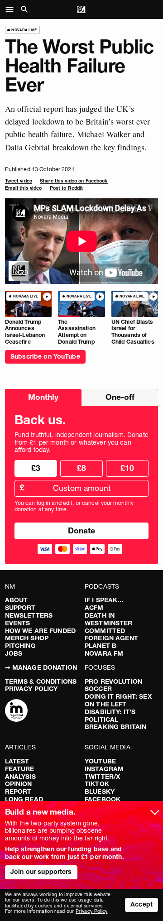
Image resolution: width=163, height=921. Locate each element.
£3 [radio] (35, 468)
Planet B (100, 646)
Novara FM (104, 653)
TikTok (97, 784)
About (16, 600)
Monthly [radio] (43, 397)
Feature (19, 769)
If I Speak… (104, 600)
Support (20, 608)
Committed (105, 631)
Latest (17, 761)
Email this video (23, 188)
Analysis (20, 776)
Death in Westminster (109, 619)
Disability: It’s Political (110, 716)
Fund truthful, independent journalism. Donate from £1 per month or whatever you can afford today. (81, 442)
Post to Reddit (66, 188)
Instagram (104, 769)
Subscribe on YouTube (45, 356)
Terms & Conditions (41, 681)
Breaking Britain (115, 727)
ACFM (94, 608)
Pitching (20, 646)
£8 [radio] (81, 468)
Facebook (102, 799)
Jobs (14, 653)
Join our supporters (41, 872)
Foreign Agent (111, 638)
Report (18, 791)
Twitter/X (102, 776)
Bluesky (100, 791)
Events (17, 623)
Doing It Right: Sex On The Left (118, 700)
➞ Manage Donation (41, 667)
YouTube (100, 761)
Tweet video (18, 181)
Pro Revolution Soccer (113, 685)
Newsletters (29, 615)
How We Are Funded (40, 631)
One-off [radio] (119, 397)
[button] (12, 9)
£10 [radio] (127, 468)
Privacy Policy (31, 689)
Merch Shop (26, 638)
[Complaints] (16, 711)
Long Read (24, 799)
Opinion (18, 784)
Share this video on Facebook (73, 181)
